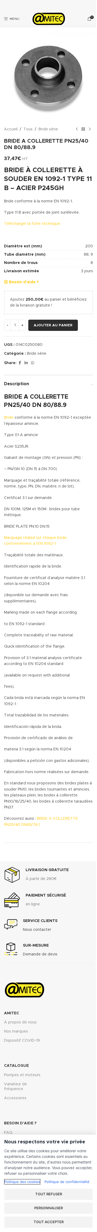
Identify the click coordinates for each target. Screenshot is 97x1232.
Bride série (48, 129)
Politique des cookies (22, 1182)
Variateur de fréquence (15, 1086)
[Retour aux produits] (83, 129)
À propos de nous (20, 1022)
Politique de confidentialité (66, 1182)
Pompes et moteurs (22, 1075)
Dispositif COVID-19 (22, 1040)
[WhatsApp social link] (32, 363)
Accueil (11, 129)
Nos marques (16, 1031)
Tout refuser (48, 1194)
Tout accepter (49, 1222)
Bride (8, 418)
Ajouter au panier (53, 325)
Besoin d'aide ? (23, 282)
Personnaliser (48, 1208)
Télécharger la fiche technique (32, 224)
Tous (28, 129)
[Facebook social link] (19, 363)
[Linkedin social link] (26, 363)
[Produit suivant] (89, 129)
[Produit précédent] (77, 129)
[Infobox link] (36, 875)
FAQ (8, 1133)
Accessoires (15, 1098)
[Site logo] (48, 19)
